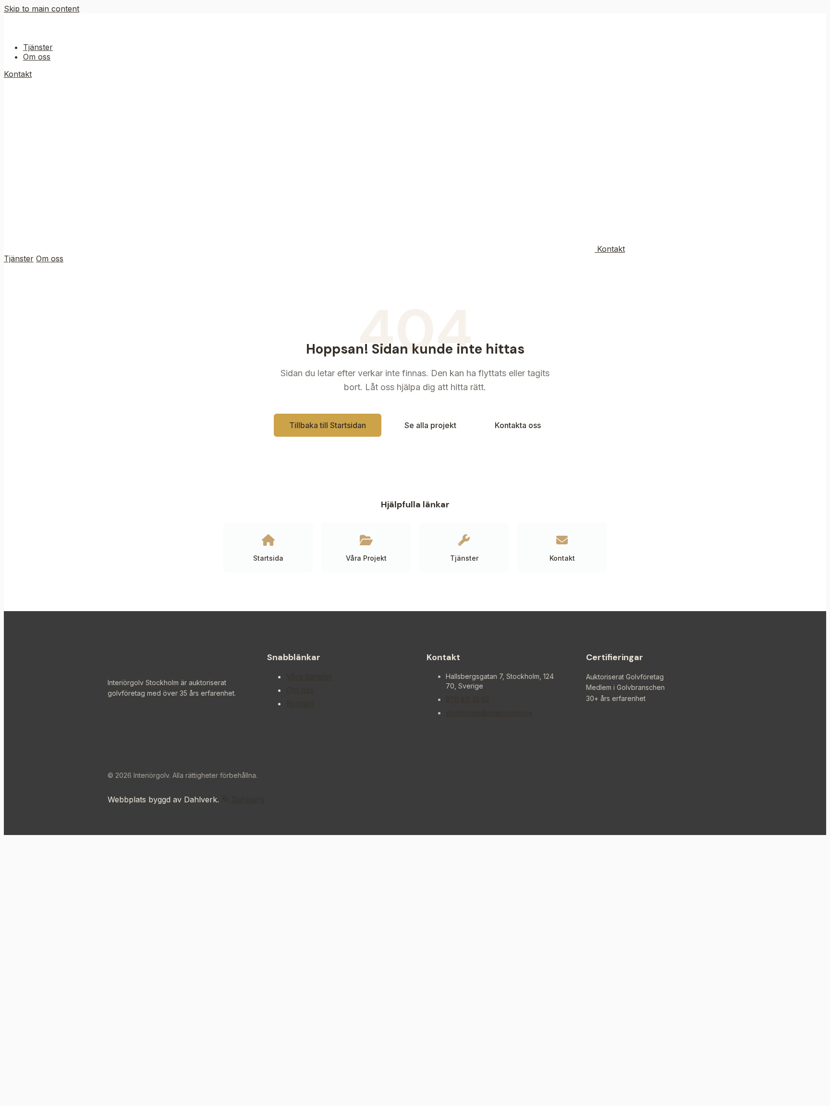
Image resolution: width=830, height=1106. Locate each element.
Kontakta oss (518, 425)
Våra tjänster (309, 676)
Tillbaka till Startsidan (327, 425)
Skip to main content (41, 8)
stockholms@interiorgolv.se (489, 713)
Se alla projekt (430, 425)
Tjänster (38, 47)
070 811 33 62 (467, 699)
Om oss (36, 56)
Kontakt (18, 74)
